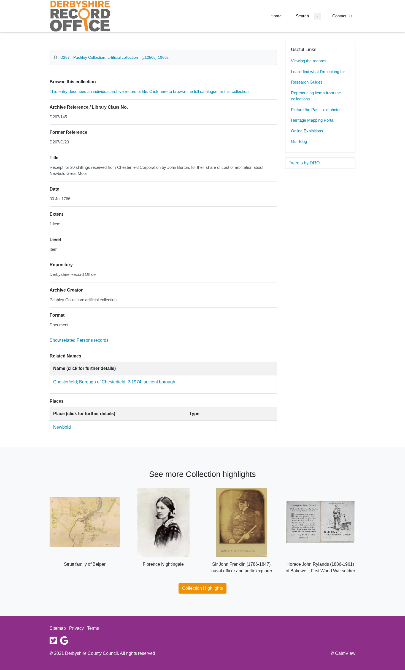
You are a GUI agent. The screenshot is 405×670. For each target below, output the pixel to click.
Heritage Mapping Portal (312, 120)
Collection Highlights (202, 588)
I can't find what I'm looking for (318, 71)
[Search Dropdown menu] (317, 16)
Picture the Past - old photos (316, 109)
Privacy (76, 628)
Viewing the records (308, 60)
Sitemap (58, 628)
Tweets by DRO (304, 163)
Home (276, 16)
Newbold (62, 427)
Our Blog (299, 141)
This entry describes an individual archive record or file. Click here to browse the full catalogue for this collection (149, 91)
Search (302, 16)
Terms (93, 628)
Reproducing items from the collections (316, 96)
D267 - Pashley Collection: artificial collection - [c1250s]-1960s (114, 57)
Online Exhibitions (307, 131)
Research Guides (307, 82)
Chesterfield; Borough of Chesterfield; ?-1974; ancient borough (114, 382)
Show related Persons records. (80, 340)
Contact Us (342, 16)
